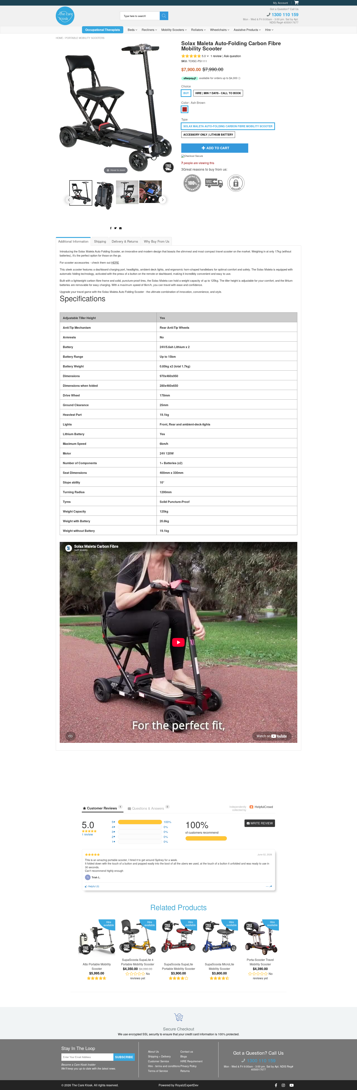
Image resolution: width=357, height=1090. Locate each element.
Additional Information (73, 241)
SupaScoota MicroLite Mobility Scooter (219, 966)
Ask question (232, 56)
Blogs (183, 1056)
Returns (185, 1071)
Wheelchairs (218, 30)
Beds (131, 30)
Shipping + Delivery (159, 1056)
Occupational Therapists (102, 30)
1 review (216, 56)
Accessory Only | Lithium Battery (208, 134)
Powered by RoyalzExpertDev (178, 1085)
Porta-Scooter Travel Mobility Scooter (260, 962)
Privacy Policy (188, 1066)
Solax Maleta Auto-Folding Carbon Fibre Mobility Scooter (227, 126)
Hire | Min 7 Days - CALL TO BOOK (218, 93)
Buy (186, 93)
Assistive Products (246, 30)
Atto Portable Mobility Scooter (97, 966)
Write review (261, 823)
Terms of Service (158, 1071)
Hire (268, 30)
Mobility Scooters (173, 30)
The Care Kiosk (82, 1085)
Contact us (186, 1051)
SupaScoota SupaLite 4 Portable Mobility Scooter (137, 962)
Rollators (197, 30)
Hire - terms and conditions (164, 1066)
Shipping (100, 241)
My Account (280, 2)
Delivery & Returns (125, 241)
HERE (115, 262)
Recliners (148, 30)
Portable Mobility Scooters (84, 38)
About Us (153, 1051)
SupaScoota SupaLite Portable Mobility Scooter (178, 966)
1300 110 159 (284, 14)
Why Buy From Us (156, 241)
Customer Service (158, 1061)
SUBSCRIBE (124, 1057)
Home (59, 38)
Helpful (91, 886)
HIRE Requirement (191, 1061)
